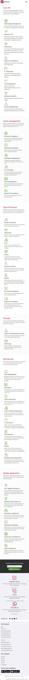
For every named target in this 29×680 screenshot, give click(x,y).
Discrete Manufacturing (6, 648)
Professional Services (6, 644)
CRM (2, 627)
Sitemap (22, 676)
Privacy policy (17, 676)
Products (3, 660)
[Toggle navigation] (26, 2)
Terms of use (12, 676)
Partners (3, 658)
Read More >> (14, 588)
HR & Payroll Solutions (6, 635)
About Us (3, 656)
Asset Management (5, 642)
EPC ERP (3, 640)
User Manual (4, 664)
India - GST (3, 628)
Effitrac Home (7, 676)
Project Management (5, 633)
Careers (3, 662)
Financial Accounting (5, 631)
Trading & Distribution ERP (7, 650)
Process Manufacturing (6, 646)
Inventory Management (6, 637)
